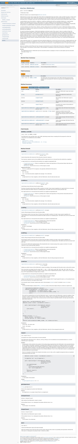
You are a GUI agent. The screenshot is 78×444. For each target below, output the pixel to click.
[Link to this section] (35, 57)
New (19, 2)
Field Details (3, 17)
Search (30, 2)
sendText (37, 123)
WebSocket (16, 5)
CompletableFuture (25, 107)
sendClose (38, 111)
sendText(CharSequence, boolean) (9, 23)
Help (34, 2)
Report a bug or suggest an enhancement (28, 436)
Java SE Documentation (48, 437)
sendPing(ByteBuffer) (6, 27)
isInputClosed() (5, 38)
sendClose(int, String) (6, 31)
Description (3, 10)
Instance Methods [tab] (33, 87)
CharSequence (43, 123)
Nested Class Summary (5, 12)
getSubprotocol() (5, 34)
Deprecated (22, 2)
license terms (51, 0)
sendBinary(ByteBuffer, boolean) (8, 25)
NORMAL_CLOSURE (6, 19)
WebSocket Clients (50, 64)
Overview (3, 2)
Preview (15, 2)
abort (37, 91)
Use (9, 2)
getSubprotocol (39, 94)
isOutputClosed (39, 101)
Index (27, 2)
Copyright (22, 440)
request (37, 104)
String (22, 94)
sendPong (37, 120)
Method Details (4, 21)
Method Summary (4, 16)
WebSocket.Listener (34, 66)
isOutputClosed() (5, 36)
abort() (3, 40)
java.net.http (3, 5)
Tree (12, 2)
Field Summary (4, 14)
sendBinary (38, 107)
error (66, 282)
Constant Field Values (27, 143)
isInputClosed (39, 97)
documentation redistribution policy (49, 441)
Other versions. (57, 438)
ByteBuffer (43, 107)
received (52, 282)
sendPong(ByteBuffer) (6, 29)
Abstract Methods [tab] (44, 87)
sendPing (37, 116)
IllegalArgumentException (28, 380)
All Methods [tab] (24, 87)
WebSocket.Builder (34, 64)
